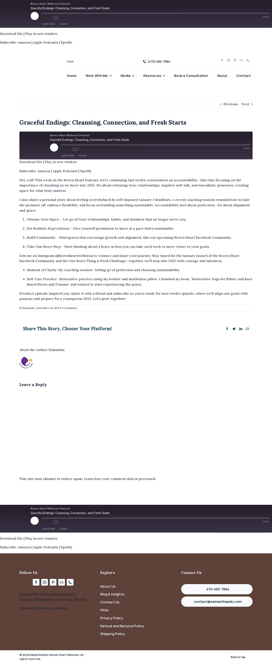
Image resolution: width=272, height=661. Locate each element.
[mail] (241, 60)
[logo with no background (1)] (39, 51)
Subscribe (48, 24)
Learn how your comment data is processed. (120, 479)
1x (56, 17)
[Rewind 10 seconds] (49, 17)
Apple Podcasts (45, 42)
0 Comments (69, 308)
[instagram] (228, 60)
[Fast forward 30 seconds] (62, 17)
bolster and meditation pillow (133, 279)
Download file (11, 34)
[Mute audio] (43, 17)
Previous (231, 104)
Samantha (29, 308)
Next (245, 104)
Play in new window (41, 34)
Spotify (66, 42)
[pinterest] (235, 60)
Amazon (24, 42)
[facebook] (222, 60)
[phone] (248, 60)
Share (63, 24)
